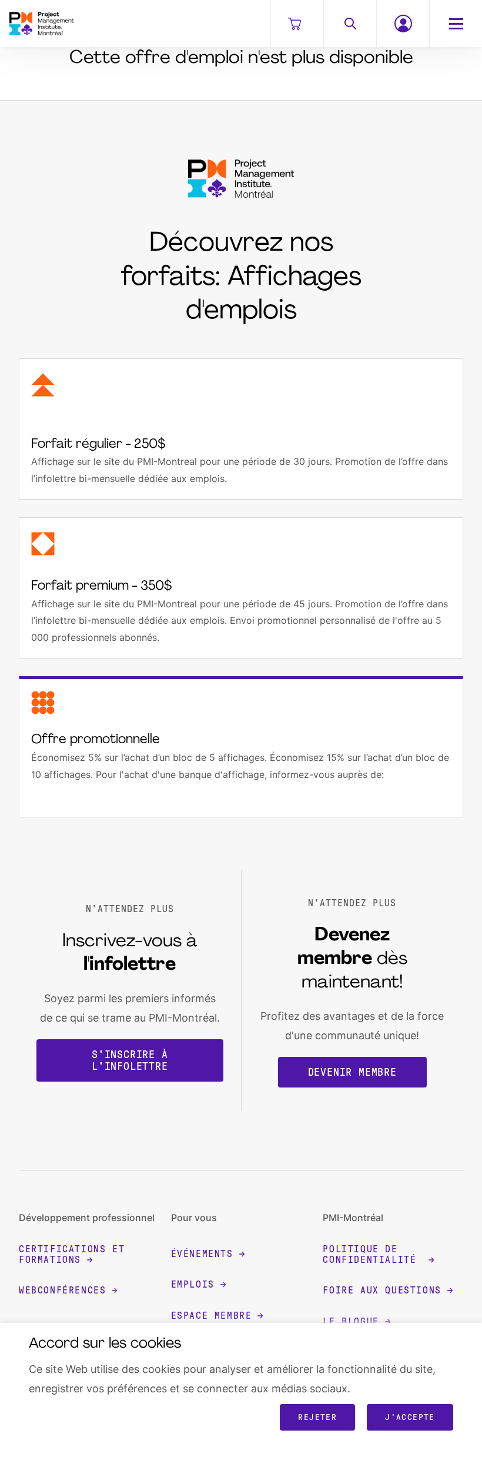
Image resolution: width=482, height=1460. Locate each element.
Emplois (193, 1284)
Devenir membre (352, 1072)
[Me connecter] (402, 23)
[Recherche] (349, 23)
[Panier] (296, 23)
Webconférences (62, 1290)
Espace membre (211, 1316)
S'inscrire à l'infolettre (130, 1060)
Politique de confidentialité (373, 1254)
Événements (202, 1254)
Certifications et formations (72, 1254)
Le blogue (351, 1321)
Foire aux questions (382, 1290)
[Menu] (455, 23)
